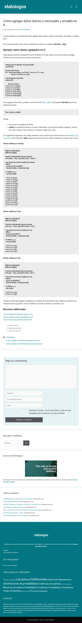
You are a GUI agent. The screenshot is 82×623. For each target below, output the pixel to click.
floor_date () (47, 102)
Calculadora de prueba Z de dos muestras (15, 515)
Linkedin (5, 550)
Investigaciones (68, 584)
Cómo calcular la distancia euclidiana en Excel (23, 340)
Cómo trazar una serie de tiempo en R (17, 320)
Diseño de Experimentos (59, 579)
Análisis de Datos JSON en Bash (12, 501)
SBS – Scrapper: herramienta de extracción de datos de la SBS (21, 510)
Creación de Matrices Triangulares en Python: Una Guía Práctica (22, 504)
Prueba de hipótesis (12, 591)
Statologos (10, 337)
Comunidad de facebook (10, 552)
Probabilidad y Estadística (60, 587)
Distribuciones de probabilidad (20, 583)
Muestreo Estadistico (13, 587)
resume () (8, 138)
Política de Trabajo (72, 604)
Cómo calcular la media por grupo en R (17, 314)
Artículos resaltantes (9, 580)
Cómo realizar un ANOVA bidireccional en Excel (24, 344)
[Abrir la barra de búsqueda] (71, 7)
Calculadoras (23, 579)
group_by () (73, 135)
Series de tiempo (25, 591)
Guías (62, 584)
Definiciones (39, 579)
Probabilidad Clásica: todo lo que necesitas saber (17, 499)
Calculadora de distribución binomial (14, 507)
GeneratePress (50, 620)
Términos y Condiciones (17, 606)
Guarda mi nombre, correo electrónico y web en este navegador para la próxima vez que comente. (50, 411)
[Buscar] (26, 443)
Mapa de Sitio (33, 610)
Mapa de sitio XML (44, 610)
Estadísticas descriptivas (49, 583)
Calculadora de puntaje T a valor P (13, 513)
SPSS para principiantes (38, 591)
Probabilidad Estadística (36, 587)
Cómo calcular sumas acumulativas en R (18, 317)
